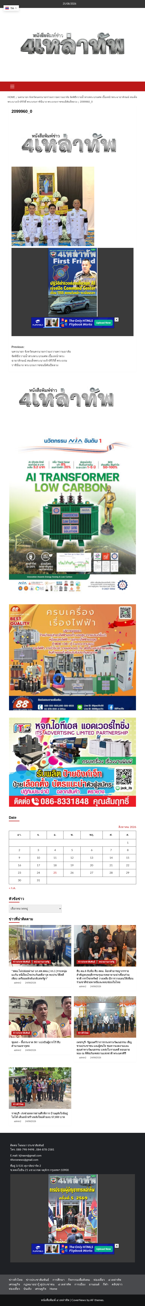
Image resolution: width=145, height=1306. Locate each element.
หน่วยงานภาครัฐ (41, 962)
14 (111, 857)
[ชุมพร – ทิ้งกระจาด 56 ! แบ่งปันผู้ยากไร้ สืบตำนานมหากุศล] (40, 1017)
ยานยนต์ (94, 1284)
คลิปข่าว (117, 1284)
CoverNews (78, 1300)
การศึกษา (59, 1279)
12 (72, 857)
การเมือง (79, 1284)
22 (127, 865)
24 (38, 872)
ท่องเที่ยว (99, 1279)
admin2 (17, 983)
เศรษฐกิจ (14, 1284)
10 (38, 857)
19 (72, 865)
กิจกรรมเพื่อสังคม (79, 1279)
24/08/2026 (30, 983)
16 (19, 865)
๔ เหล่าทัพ (114, 1279)
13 (91, 857)
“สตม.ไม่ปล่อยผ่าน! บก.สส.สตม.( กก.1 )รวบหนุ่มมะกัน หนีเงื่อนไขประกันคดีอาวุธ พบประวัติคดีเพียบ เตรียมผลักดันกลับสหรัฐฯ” (39, 975)
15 (127, 857)
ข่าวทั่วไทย (83, 1033)
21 (111, 865)
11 (55, 857)
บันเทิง (27, 1288)
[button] (12, 86)
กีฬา (105, 1284)
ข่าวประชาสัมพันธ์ (21, 962)
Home (53, 1288)
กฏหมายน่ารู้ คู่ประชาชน (39, 1284)
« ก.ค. (12, 888)
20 (91, 865)
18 (55, 865)
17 (38, 865)
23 (19, 872)
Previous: (41, 355)
